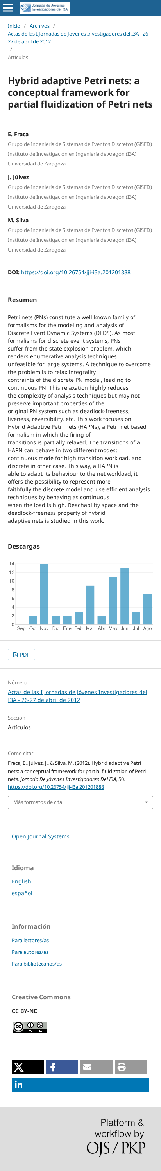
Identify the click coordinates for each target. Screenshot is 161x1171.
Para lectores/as (30, 940)
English (21, 881)
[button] (28, 1067)
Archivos (40, 25)
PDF (24, 654)
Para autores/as (30, 951)
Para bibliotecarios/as (37, 963)
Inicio (14, 25)
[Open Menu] (8, 8)
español (22, 893)
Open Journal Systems (41, 836)
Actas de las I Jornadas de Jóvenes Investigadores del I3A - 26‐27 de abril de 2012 (79, 37)
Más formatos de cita (37, 802)
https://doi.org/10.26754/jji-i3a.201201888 (76, 272)
